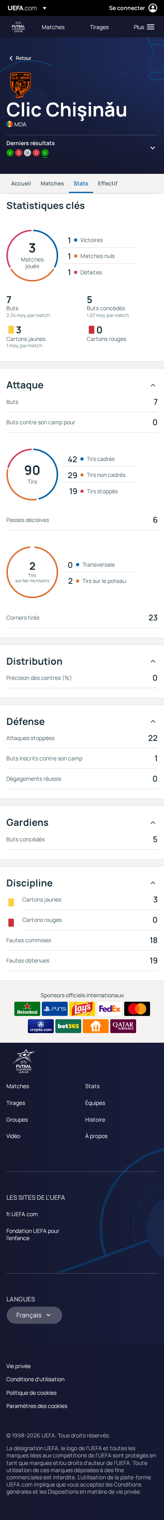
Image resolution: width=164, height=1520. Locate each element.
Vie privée (18, 1366)
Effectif (107, 183)
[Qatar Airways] (123, 1026)
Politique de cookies (31, 1392)
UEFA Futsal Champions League (18, 27)
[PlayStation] (55, 1009)
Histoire (95, 1119)
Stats (81, 183)
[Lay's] (82, 1009)
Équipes (95, 1103)
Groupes (17, 1119)
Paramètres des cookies (36, 1406)
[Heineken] (27, 1009)
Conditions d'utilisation (35, 1379)
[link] (53, 27)
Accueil (21, 183)
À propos (96, 1136)
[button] (142, 27)
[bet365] (68, 1026)
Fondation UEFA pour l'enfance (32, 1234)
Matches (52, 183)
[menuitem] (59, 27)
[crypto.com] (41, 1026)
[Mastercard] (137, 1009)
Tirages (15, 1103)
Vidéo (13, 1136)
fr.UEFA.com (22, 1214)
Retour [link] (23, 58)
